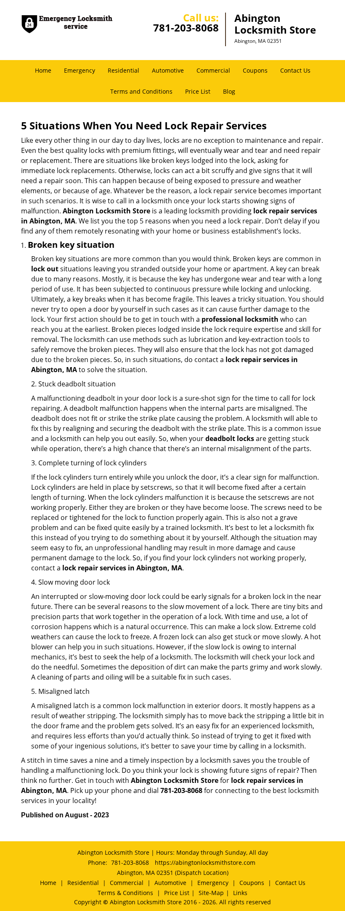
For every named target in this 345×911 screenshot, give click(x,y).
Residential (123, 70)
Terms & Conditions (125, 893)
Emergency (79, 70)
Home (43, 70)
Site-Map (211, 893)
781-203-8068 (186, 27)
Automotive (168, 70)
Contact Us (295, 70)
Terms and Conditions (141, 91)
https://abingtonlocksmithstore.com (205, 862)
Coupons (255, 70)
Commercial (213, 70)
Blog (229, 91)
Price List (197, 91)
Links (240, 893)
